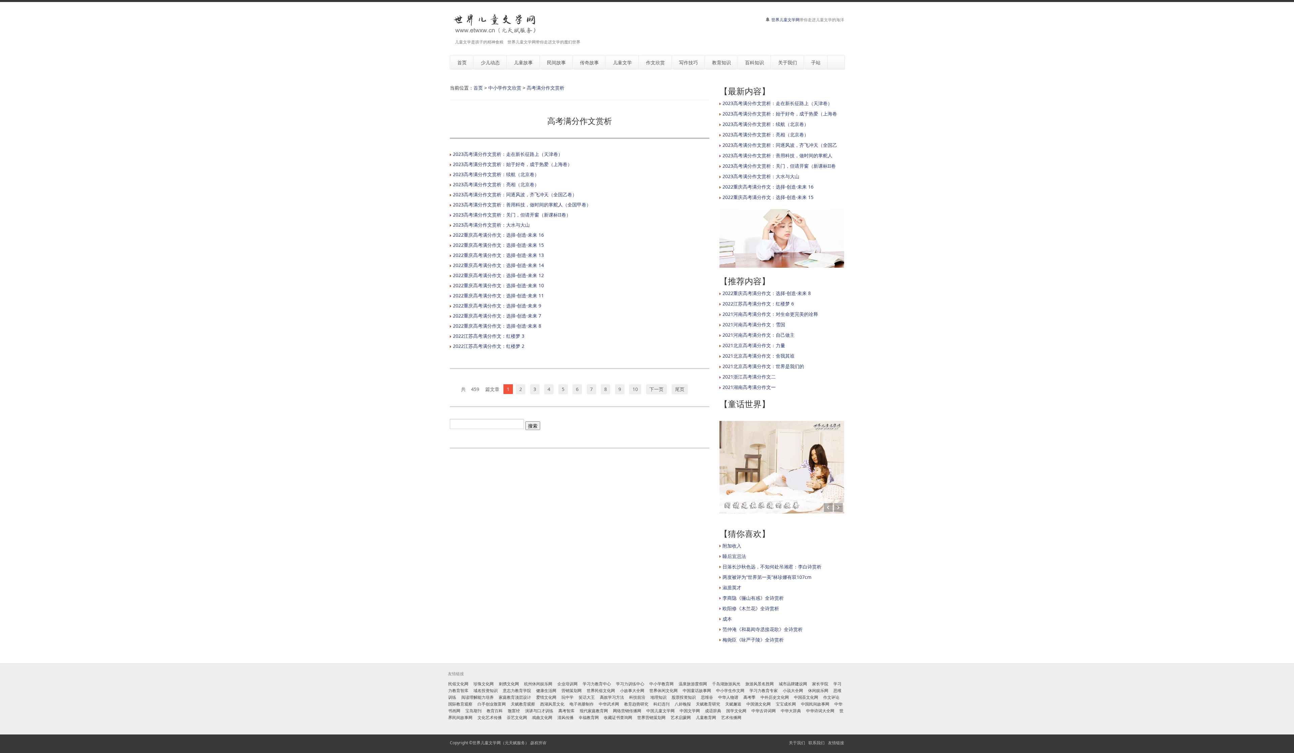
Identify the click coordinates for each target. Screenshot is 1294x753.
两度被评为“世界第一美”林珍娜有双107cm (766, 577)
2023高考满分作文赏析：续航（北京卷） (496, 174)
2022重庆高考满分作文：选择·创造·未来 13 (498, 255)
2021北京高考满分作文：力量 (753, 345)
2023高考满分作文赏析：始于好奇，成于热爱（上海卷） (512, 164)
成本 (727, 619)
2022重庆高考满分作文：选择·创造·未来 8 (497, 326)
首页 (478, 88)
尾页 (679, 389)
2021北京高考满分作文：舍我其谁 (758, 356)
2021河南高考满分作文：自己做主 (758, 335)
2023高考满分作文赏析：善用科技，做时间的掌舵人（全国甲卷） (522, 204)
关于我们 (797, 743)
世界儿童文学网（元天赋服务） (500, 743)
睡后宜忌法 (734, 556)
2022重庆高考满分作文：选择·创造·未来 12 (498, 275)
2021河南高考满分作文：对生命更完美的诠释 (770, 314)
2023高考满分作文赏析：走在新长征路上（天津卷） (508, 154)
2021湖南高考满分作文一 (749, 387)
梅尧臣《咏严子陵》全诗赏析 (753, 639)
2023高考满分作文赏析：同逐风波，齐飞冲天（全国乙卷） (515, 194)
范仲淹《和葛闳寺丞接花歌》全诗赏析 (762, 629)
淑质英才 (731, 587)
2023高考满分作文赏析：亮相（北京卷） (496, 184)
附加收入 (731, 546)
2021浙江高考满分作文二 (749, 376)
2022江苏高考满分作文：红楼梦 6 (758, 303)
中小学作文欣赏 (504, 88)
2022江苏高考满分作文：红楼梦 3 (488, 336)
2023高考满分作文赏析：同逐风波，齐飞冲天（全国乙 (779, 145)
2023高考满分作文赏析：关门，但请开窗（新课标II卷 (779, 166)
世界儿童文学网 (785, 20)
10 (635, 389)
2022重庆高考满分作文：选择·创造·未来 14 (498, 265)
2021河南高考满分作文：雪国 (753, 324)
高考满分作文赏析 (545, 88)
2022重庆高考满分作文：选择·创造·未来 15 (498, 245)
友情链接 (836, 743)
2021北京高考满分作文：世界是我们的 (763, 366)
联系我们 (816, 743)
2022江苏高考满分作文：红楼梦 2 (488, 346)
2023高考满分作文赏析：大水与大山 (491, 225)
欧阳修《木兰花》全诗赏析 (750, 608)
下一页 (656, 389)
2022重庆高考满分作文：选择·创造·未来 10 (498, 285)
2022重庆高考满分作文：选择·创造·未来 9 (497, 305)
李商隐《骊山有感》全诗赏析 (753, 598)
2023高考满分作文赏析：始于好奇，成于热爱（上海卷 (779, 113)
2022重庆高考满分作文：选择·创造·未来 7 (497, 316)
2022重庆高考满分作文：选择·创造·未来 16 (498, 235)
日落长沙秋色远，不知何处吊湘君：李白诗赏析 (772, 566)
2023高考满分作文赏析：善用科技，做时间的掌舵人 (777, 155)
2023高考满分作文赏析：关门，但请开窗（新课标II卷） (512, 214)
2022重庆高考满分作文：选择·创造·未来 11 (498, 295)
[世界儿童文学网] (495, 24)
